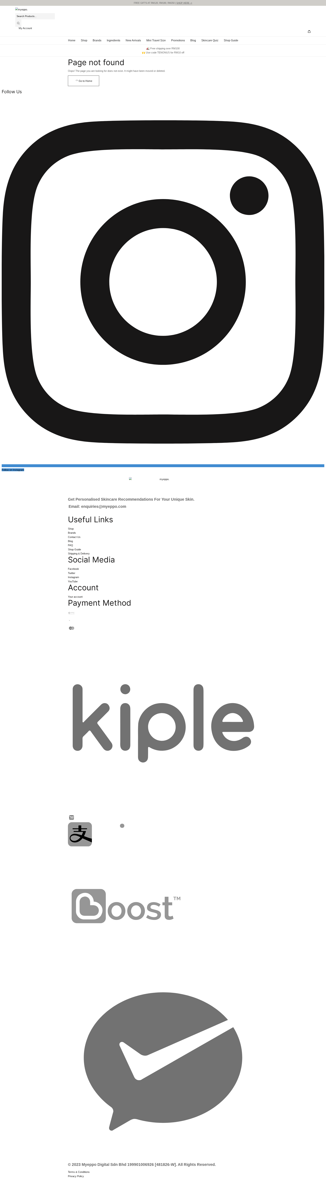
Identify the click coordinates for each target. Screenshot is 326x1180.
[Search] (18, 23)
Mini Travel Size (156, 40)
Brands (97, 40)
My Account (25, 28)
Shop (84, 40)
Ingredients (113, 40)
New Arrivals (133, 40)
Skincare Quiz (209, 40)
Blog (193, 40)
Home (71, 40)
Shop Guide (231, 40)
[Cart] (309, 32)
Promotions (178, 40)
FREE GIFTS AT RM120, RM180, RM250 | (163, 3)
